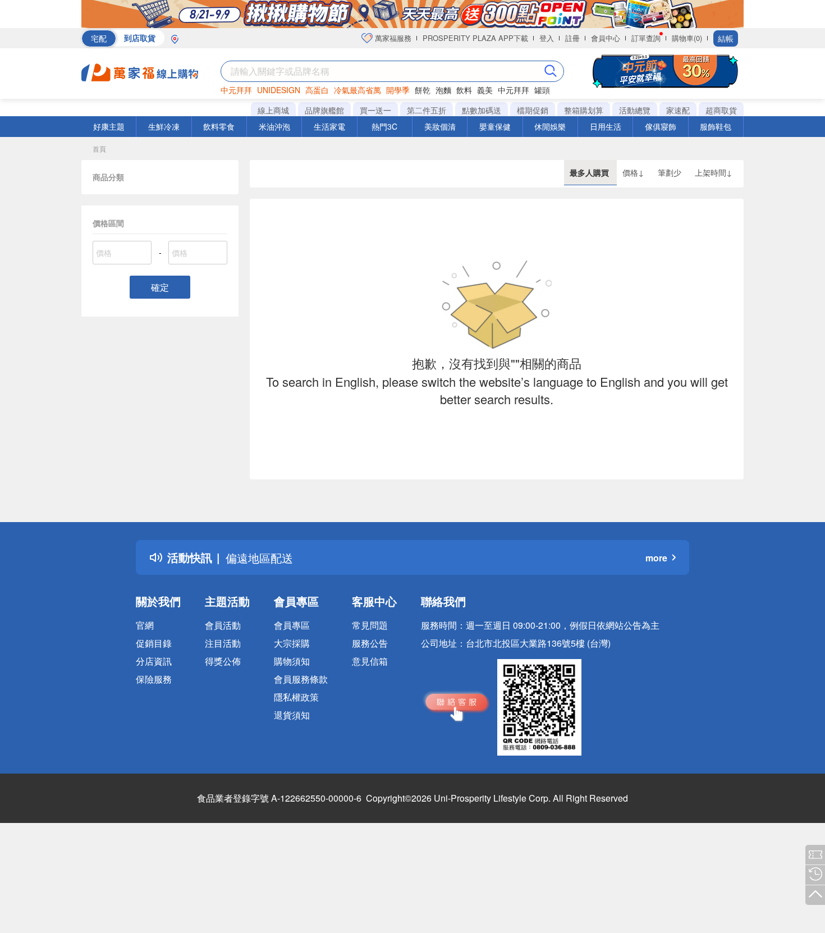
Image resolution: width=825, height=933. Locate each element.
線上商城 (273, 110)
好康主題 (109, 126)
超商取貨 (721, 110)
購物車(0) (687, 38)
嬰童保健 (495, 126)
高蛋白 (317, 89)
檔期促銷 (532, 110)
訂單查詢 (646, 38)
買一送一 (375, 110)
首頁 (99, 148)
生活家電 (329, 126)
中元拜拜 (236, 89)
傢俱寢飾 (660, 126)
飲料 (464, 89)
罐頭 (542, 89)
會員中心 (605, 38)
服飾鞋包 (715, 126)
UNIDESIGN (278, 89)
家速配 (678, 110)
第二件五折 (426, 110)
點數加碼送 (481, 110)
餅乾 (422, 89)
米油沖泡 (274, 126)
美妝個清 (440, 126)
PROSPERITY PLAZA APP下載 (475, 38)
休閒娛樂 (550, 126)
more (656, 557)
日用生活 (605, 126)
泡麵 (443, 89)
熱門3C (384, 126)
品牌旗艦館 (324, 110)
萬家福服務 (392, 38)
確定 (160, 287)
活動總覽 (634, 110)
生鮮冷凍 (164, 126)
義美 (485, 89)
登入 (546, 38)
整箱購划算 (583, 110)
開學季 (398, 89)
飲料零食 (219, 126)
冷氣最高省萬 (357, 89)
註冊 (572, 38)
